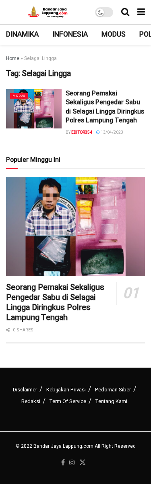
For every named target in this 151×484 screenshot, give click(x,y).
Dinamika (22, 34)
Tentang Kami (111, 401)
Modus (113, 34)
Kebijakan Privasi (66, 389)
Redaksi (30, 401)
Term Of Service (68, 401)
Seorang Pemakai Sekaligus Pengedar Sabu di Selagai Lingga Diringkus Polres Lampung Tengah (105, 107)
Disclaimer (25, 389)
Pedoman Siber (113, 389)
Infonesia (70, 34)
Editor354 (81, 132)
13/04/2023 (111, 132)
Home (12, 58)
